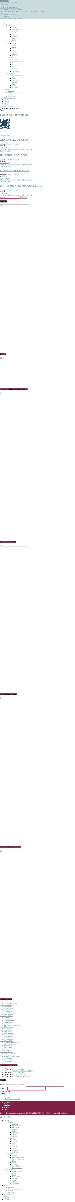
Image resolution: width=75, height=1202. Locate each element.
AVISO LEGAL (46, 1113)
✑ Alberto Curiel (6, 1005)
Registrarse (7, 1097)
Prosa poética (15, 70)
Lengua (14, 52)
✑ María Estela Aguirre (8, 1034)
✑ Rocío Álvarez (6, 1045)
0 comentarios (4, 147)
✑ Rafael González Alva (8, 1044)
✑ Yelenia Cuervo (6, 1058)
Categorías (7, 24)
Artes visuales (15, 31)
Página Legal (11, 96)
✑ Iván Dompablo (6, 1028)
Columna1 (10, 26)
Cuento (14, 43)
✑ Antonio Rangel (6, 1011)
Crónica (14, 40)
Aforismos (14, 27)
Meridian (66, 1113)
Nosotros (6, 89)
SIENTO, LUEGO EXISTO (14, 140)
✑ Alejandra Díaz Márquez (8, 1003)
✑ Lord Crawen (5, 1031)
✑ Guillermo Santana (7, 1027)
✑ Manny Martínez (6, 1033)
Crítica (13, 38)
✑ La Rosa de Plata (6, 1030)
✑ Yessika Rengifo (6, 1059)
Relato (13, 77)
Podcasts (10, 94)
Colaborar (7, 101)
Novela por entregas (17, 62)
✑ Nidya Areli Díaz (6, 1041)
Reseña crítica (15, 80)
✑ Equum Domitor (6, 1022)
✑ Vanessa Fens (5, 1050)
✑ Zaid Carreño (5, 1061)
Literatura (14, 54)
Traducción (15, 87)
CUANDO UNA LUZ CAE (9, 15)
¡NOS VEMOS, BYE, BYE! (9, 17)
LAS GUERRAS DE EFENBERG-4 (11, 18)
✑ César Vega (5, 1017)
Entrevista (14, 48)
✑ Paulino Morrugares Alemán (10, 1042)
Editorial (14, 45)
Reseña (14, 78)
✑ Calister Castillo (6, 1014)
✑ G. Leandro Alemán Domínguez (10, 1025)
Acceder (3, 1093)
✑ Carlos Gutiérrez (6, 1016)
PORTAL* (3, 6)
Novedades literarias (17, 61)
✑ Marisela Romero (6, 1039)
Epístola (14, 50)
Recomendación (16, 71)
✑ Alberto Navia (5, 1006)
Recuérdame (6, 1091)
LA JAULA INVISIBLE (21, 1069)
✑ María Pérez (5, 1038)
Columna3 (10, 57)
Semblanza (14, 82)
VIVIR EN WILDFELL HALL (10, 8)
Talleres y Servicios (10, 98)
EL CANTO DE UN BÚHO (9, 2)
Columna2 (10, 41)
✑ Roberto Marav (6, 1047)
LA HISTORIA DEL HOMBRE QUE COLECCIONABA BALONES (22, 11)
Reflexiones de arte (17, 75)
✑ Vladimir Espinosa (7, 1055)
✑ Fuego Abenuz (5, 1023)
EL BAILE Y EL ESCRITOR (14, 170)
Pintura (14, 64)
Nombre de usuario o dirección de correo (12, 1085)
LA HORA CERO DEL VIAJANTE (11, 9)
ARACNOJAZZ (5, 13)
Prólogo (14, 68)
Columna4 (10, 73)
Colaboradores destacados (15, 92)
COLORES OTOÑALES (21, 1076)
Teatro (13, 84)
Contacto (6, 103)
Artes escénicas (16, 29)
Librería (6, 99)
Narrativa (14, 59)
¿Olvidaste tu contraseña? (12, 1099)
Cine (13, 34)
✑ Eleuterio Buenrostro (7, 1020)
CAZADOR (4, 4)
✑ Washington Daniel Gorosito (9, 1056)
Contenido (14, 36)
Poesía (13, 66)
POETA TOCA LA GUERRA (23, 1071)
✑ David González (6, 1019)
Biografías (14, 33)
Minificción (15, 55)
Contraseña (3, 1088)
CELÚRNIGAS (19, 1072)
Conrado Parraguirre (6, 132)
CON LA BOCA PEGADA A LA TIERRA (21, 186)
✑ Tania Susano (5, 1049)
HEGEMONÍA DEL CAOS (13, 155)
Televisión (14, 85)
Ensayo (14, 47)
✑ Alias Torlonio (6, 1009)
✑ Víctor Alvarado (6, 1052)
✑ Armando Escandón (7, 1013)
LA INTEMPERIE (19, 1074)
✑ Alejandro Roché (6, 1008)
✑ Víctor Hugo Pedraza (7, 1053)
